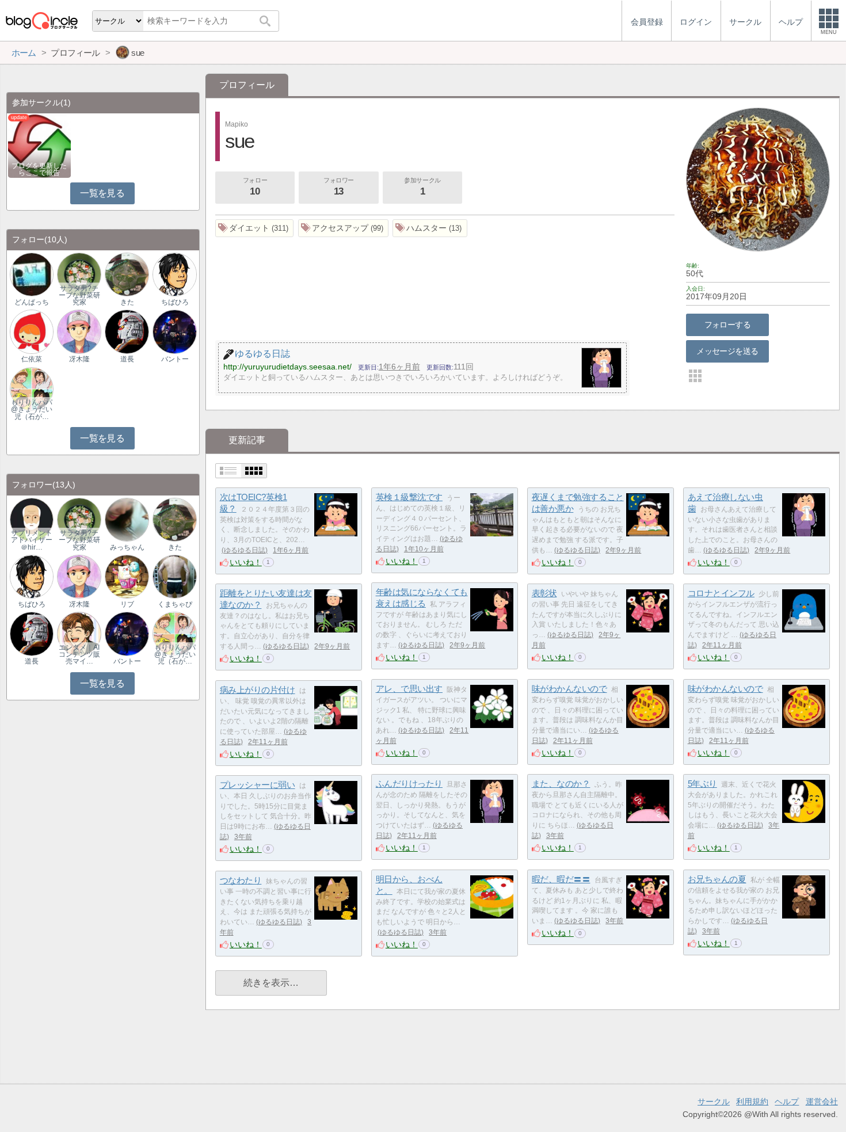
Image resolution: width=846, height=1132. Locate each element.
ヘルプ (787, 1101)
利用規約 (752, 1101)
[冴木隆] (79, 331)
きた (127, 302)
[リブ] (126, 576)
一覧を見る (102, 193)
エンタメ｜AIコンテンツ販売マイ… (79, 654)
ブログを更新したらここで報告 (39, 169)
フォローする (727, 324)
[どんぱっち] (32, 274)
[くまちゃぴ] (174, 576)
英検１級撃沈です (409, 497)
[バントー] (174, 331)
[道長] (126, 331)
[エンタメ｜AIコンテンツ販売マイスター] (79, 633)
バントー (175, 359)
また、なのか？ (561, 783)
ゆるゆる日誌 (244, 550)
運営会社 (822, 1101)
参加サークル (422, 187)
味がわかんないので (569, 688)
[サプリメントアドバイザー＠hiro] (32, 518)
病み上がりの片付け (257, 690)
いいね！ (246, 562)
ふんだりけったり (409, 783)
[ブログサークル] (41, 20)
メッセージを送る (727, 351)
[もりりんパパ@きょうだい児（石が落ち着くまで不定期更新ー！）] (32, 388)
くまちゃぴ (175, 604)
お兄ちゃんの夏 (717, 879)
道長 (127, 359)
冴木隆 (79, 359)
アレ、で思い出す (409, 688)
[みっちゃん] (126, 518)
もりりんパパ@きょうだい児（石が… (31, 409)
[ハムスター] (430, 228)
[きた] (126, 274)
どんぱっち (31, 302)
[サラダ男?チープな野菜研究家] (79, 274)
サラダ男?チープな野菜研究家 (79, 295)
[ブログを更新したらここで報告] (39, 145)
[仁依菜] (32, 331)
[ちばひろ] (174, 274)
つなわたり (241, 880)
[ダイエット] (255, 228)
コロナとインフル (721, 593)
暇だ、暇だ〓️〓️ (561, 879)
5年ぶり (702, 783)
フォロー (255, 187)
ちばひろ (175, 302)
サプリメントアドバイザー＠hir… (31, 539)
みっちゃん (127, 547)
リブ (127, 604)
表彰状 (544, 593)
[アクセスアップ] (343, 228)
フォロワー (338, 187)
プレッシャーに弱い (257, 785)
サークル (714, 1101)
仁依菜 (31, 359)
